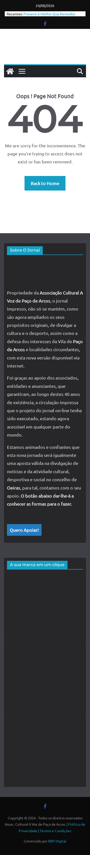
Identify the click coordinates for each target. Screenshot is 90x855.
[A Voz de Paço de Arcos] (10, 71)
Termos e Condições (55, 830)
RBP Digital (57, 841)
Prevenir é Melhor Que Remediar (49, 14)
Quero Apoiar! (24, 529)
